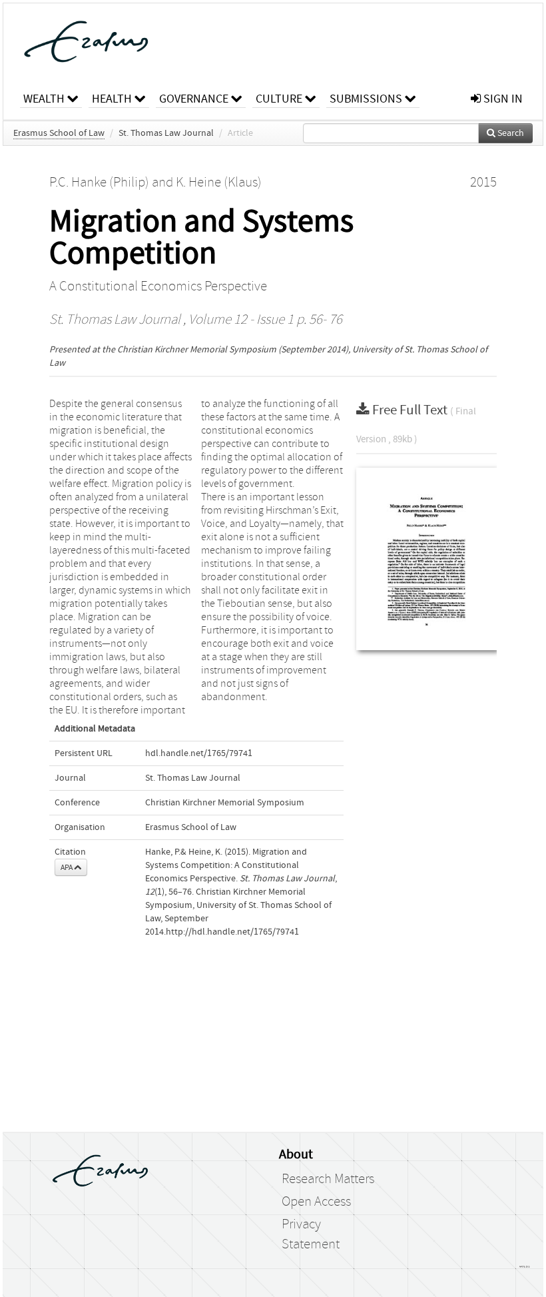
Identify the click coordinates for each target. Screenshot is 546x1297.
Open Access (316, 1202)
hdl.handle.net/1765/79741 (198, 753)
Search (509, 133)
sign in (502, 99)
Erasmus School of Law (59, 133)
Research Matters (328, 1179)
